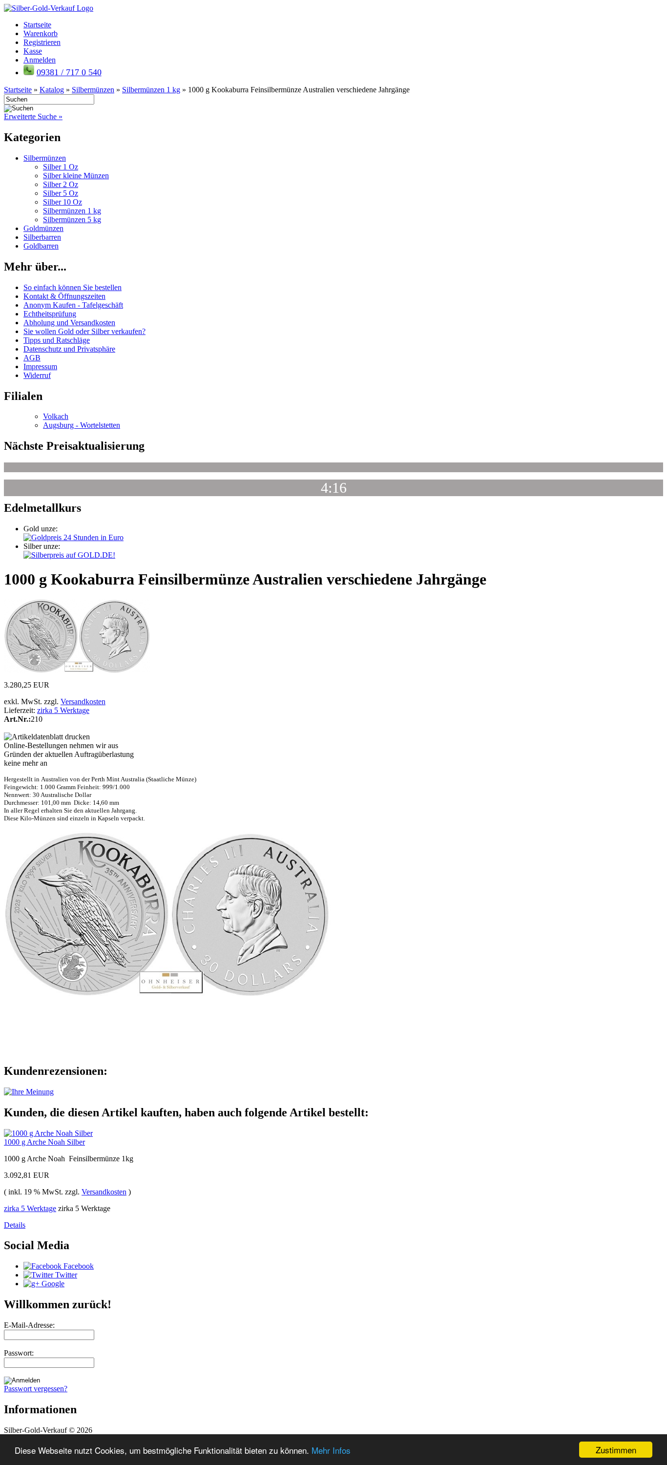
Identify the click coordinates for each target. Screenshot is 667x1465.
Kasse (32, 51)
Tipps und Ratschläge (56, 340)
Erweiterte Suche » (33, 116)
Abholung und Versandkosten (69, 322)
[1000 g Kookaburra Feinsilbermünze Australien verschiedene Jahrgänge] (77, 670)
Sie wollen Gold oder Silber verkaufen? (84, 331)
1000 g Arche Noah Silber (44, 1142)
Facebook (78, 1266)
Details (14, 1225)
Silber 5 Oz (60, 193)
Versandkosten (83, 701)
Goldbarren (41, 246)
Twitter (65, 1275)
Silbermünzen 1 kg (72, 211)
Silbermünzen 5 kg (72, 219)
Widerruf (37, 375)
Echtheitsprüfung (49, 314)
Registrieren (42, 42)
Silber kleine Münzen (76, 175)
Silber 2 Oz (60, 184)
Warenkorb (40, 33)
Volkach (55, 416)
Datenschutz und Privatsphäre (69, 349)
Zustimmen (616, 1450)
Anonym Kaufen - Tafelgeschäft (73, 305)
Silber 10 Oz (62, 202)
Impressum (40, 366)
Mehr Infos (331, 1450)
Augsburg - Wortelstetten (81, 425)
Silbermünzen (44, 158)
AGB (32, 358)
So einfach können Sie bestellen (72, 287)
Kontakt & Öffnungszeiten (64, 296)
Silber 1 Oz (60, 167)
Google (52, 1283)
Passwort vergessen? (35, 1388)
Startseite (37, 25)
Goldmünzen (43, 228)
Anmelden (39, 60)
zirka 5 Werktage (63, 710)
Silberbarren (42, 237)
